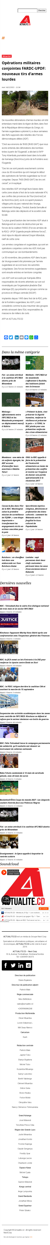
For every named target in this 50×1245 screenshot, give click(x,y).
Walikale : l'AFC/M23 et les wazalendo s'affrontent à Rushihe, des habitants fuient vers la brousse (36, 381)
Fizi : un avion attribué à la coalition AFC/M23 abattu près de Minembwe (12, 379)
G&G (31, 1237)
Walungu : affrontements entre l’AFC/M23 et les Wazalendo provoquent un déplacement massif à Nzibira (13, 419)
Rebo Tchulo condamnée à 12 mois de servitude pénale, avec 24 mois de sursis (22, 774)
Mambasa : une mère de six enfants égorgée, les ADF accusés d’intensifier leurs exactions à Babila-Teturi (13, 464)
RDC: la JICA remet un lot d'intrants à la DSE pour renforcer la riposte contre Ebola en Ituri (23, 661)
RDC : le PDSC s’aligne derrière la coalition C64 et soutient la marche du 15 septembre (22, 688)
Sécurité (7, 56)
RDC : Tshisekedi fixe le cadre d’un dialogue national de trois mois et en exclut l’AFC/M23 (24, 607)
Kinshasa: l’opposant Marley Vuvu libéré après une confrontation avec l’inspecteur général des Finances (25, 634)
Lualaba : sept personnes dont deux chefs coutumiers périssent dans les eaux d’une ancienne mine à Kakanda (37, 564)
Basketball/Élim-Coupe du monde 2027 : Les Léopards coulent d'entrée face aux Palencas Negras (25, 801)
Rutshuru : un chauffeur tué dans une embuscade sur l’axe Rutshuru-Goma (13, 561)
